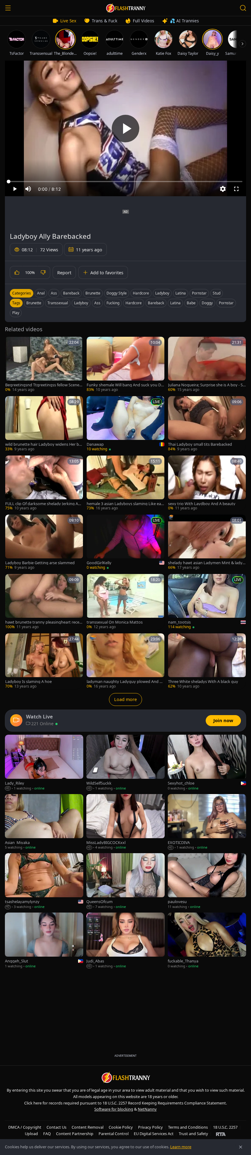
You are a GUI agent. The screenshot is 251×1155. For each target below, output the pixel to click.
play (15, 312)
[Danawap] (125, 424)
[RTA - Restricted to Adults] (221, 1134)
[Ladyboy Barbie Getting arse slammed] (44, 542)
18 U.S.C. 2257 (225, 1127)
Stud (216, 293)
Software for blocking (113, 1109)
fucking (113, 303)
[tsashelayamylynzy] (44, 881)
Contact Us (56, 1127)
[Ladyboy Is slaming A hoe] (44, 661)
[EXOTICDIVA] (207, 822)
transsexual (57, 303)
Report (64, 273)
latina (175, 303)
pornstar (226, 303)
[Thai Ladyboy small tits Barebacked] (207, 424)
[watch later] (12, 343)
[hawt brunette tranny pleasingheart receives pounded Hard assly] (44, 602)
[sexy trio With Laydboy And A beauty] (207, 483)
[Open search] (243, 7)
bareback (156, 303)
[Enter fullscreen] (236, 189)
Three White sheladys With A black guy (203, 682)
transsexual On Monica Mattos (115, 622)
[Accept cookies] (240, 1147)
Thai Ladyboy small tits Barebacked (200, 444)
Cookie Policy (121, 1127)
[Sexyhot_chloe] (207, 763)
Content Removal (87, 1127)
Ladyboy (162, 293)
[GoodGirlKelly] (125, 542)
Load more (125, 699)
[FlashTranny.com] (125, 8)
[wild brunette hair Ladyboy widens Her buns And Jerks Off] (44, 424)
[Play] (125, 128)
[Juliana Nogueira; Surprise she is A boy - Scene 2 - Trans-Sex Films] (207, 364)
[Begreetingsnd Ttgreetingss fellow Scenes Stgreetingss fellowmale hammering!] (44, 364)
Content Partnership (74, 1133)
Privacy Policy (150, 1127)
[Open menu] (7, 7)
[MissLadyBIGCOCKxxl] (125, 822)
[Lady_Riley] (44, 763)
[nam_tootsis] (207, 602)
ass (97, 303)
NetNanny (147, 1109)
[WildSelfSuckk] (125, 763)
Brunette (92, 293)
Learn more (180, 1146)
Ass (54, 293)
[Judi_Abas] (125, 941)
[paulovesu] (207, 881)
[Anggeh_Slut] (44, 941)
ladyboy (81, 303)
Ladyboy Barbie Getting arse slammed (40, 563)
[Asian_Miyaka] (44, 822)
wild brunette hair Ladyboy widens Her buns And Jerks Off (43, 444)
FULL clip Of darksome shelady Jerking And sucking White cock (44, 504)
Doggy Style (117, 293)
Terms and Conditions (188, 1127)
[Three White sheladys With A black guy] (207, 661)
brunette (33, 303)
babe (191, 303)
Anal (41, 293)
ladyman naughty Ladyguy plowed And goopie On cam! (125, 682)
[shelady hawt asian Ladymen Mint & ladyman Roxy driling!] (207, 542)
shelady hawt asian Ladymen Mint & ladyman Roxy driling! (205, 563)
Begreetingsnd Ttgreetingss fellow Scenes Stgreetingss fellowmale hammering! (43, 385)
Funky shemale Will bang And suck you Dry (125, 385)
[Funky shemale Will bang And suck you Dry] (125, 364)
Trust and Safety (193, 1133)
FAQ (47, 1133)
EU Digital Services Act (154, 1133)
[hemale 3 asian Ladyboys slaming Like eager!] (125, 483)
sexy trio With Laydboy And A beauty (201, 504)
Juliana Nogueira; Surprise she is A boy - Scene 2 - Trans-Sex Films (206, 385)
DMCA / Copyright (24, 1127)
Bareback (71, 293)
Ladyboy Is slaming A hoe (28, 682)
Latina (180, 293)
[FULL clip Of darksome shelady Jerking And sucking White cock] (44, 483)
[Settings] (223, 189)
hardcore (134, 303)
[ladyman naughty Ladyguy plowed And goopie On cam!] (125, 661)
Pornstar (199, 293)
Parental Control (114, 1133)
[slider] (125, 181)
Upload (31, 1133)
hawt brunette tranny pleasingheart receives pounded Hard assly (43, 622)
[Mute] (28, 189)
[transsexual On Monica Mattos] (125, 602)
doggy (207, 303)
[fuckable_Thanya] (207, 941)
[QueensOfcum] (125, 881)
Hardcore (141, 293)
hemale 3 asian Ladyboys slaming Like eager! (125, 504)
